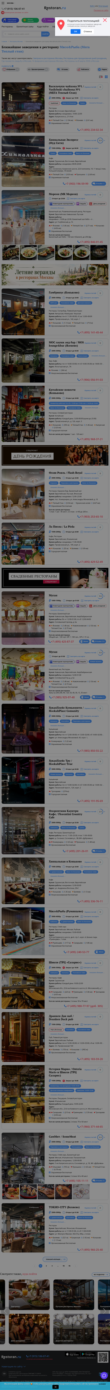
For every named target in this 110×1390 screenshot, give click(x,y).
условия (102, 1384)
